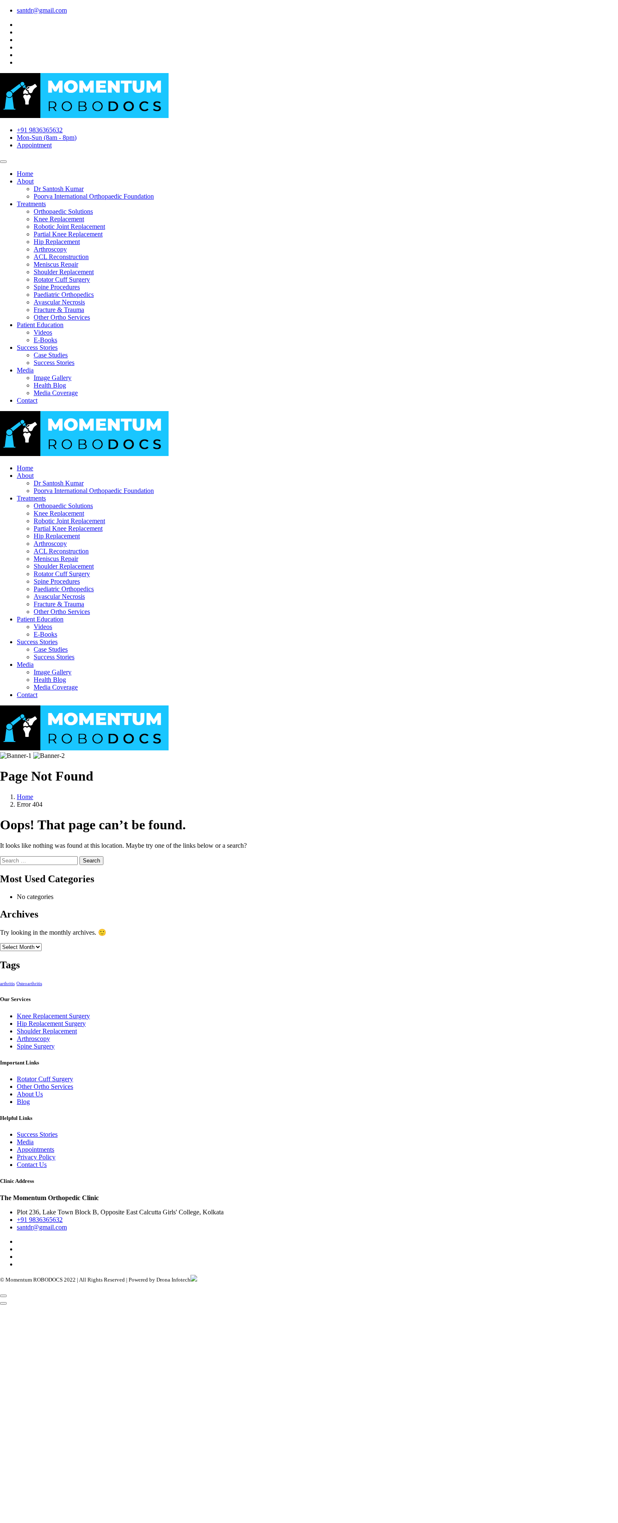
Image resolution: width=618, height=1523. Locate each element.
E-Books (45, 339)
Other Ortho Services (62, 317)
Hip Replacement (57, 241)
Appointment (34, 145)
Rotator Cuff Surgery (62, 279)
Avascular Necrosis (59, 302)
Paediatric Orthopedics (64, 294)
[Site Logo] (84, 453)
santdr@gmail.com (42, 10)
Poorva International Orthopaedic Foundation (94, 196)
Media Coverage (56, 392)
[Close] (3, 1303)
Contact (27, 400)
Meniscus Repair (56, 264)
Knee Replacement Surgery (53, 1016)
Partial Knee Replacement (68, 234)
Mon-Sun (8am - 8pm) (47, 137)
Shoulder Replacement (64, 271)
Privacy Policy (36, 1157)
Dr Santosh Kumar (59, 188)
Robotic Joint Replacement (69, 226)
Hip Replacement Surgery (51, 1023)
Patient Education (40, 324)
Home (25, 173)
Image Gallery (52, 377)
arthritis (7, 983)
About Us (30, 1094)
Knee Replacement (59, 219)
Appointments (35, 1149)
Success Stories (37, 347)
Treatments (31, 203)
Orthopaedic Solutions (63, 211)
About (25, 181)
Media (25, 370)
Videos (43, 332)
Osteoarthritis (29, 983)
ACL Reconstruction (61, 256)
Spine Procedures (57, 287)
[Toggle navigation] (3, 161)
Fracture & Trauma (59, 309)
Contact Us (32, 1164)
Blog (23, 1101)
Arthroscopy (50, 249)
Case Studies (51, 355)
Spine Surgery (36, 1046)
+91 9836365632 (40, 130)
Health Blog (50, 385)
